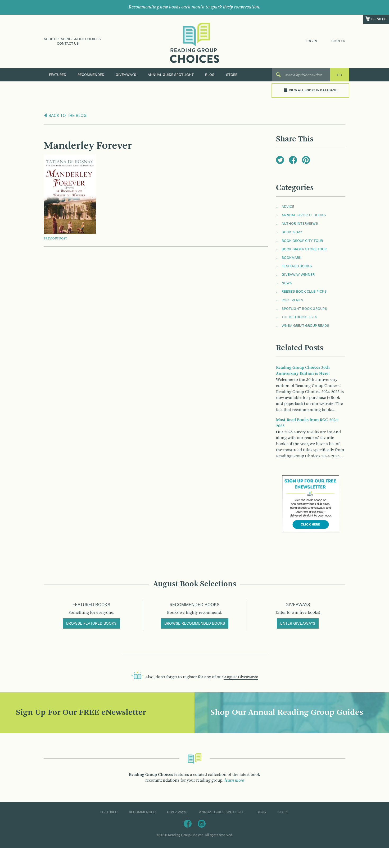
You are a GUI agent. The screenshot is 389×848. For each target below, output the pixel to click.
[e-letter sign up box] (310, 503)
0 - (378, 19)
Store (231, 74)
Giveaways (126, 74)
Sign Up (338, 41)
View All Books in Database (313, 90)
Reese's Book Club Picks (304, 291)
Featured (57, 74)
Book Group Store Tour (304, 249)
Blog (210, 74)
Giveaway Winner (298, 274)
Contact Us (68, 43)
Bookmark (291, 257)
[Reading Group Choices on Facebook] (188, 823)
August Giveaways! (241, 677)
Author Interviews (300, 223)
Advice (288, 206)
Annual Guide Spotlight (171, 74)
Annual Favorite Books (304, 215)
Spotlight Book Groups (304, 308)
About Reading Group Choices (72, 39)
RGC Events (292, 300)
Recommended (91, 74)
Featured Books (297, 266)
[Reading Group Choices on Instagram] (202, 823)
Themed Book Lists (299, 317)
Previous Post (55, 238)
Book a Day (292, 232)
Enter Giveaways (297, 623)
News (287, 283)
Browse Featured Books (91, 623)
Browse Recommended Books (194, 623)
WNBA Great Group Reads (305, 325)
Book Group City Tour (302, 240)
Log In (311, 41)
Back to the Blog (67, 116)
